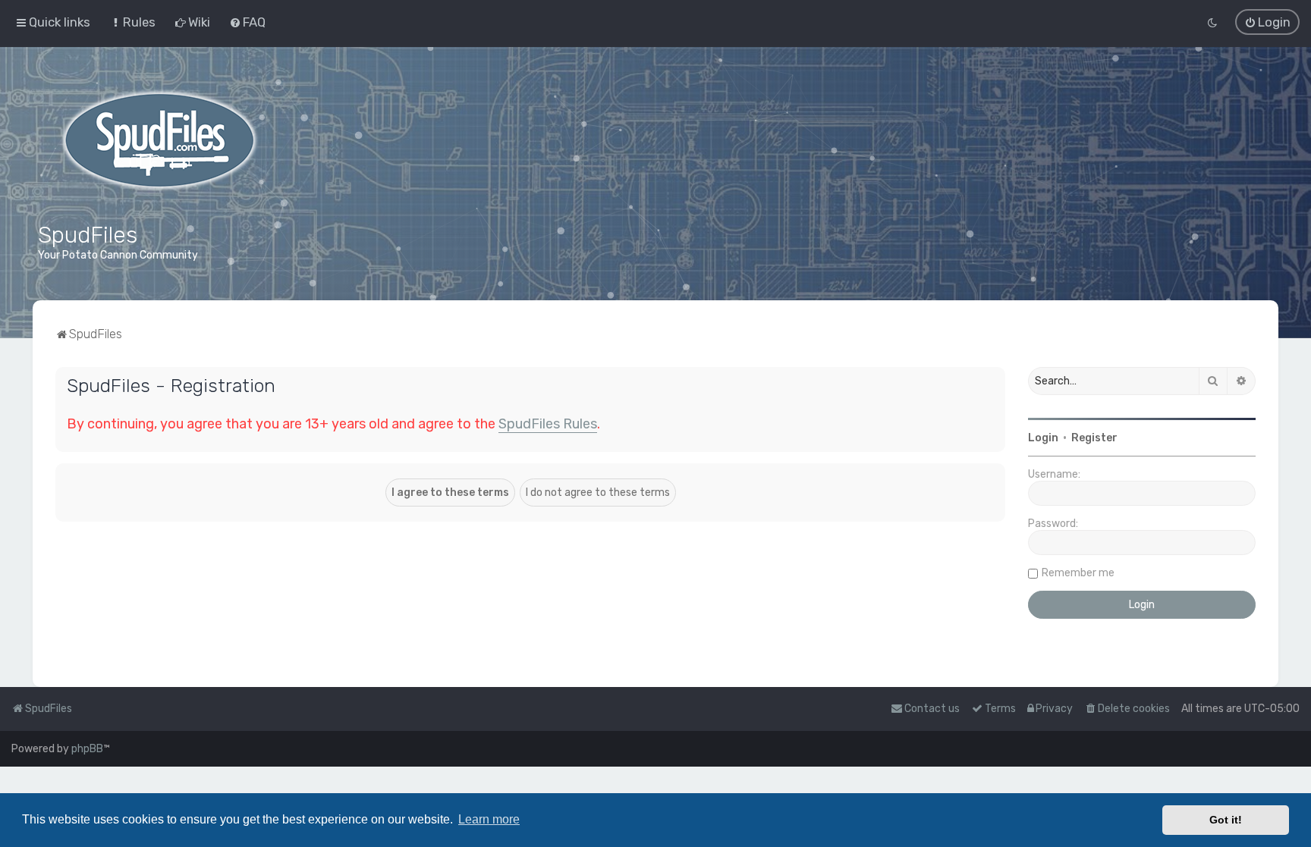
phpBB (87, 748)
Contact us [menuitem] (932, 708)
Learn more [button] (489, 819)
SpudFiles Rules (547, 424)
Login (1043, 437)
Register (1094, 437)
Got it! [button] (1225, 820)
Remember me (1078, 572)
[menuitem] (132, 22)
